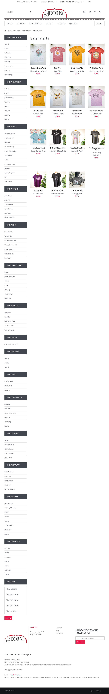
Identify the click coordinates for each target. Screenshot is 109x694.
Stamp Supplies (8, 453)
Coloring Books (8, 326)
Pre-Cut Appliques (9, 164)
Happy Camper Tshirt (38, 148)
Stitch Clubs (7, 196)
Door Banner (8, 182)
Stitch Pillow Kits (9, 218)
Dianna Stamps (8, 449)
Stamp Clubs (8, 458)
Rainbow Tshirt (77, 111)
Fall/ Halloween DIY (10, 240)
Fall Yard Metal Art (9, 489)
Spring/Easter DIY (9, 249)
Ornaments (7, 485)
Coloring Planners (9, 321)
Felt (5, 177)
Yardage (6, 552)
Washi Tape (7, 530)
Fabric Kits (7, 142)
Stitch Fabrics (8, 209)
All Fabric (7, 168)
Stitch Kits (7, 200)
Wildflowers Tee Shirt (96, 111)
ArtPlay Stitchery (9, 147)
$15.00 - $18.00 (13, 600)
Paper (6, 272)
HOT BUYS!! (7, 557)
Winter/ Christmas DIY (10, 245)
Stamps (6, 426)
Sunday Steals (8, 381)
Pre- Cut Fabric (8, 155)
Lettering (7, 61)
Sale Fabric (7, 404)
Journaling (7, 422)
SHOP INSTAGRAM (48, 2)
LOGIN (62, 2)
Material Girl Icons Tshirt (77, 148)
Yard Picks (7, 476)
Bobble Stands (8, 480)
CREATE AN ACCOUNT (73, 2)
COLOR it (49, 24)
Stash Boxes (8, 386)
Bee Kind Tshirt (38, 111)
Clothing (6, 358)
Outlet (6, 566)
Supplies (6, 93)
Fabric (6, 48)
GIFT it (6, 440)
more (99, 24)
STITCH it (20, 24)
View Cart (59, 628)
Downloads (7, 298)
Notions (6, 281)
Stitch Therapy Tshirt (57, 190)
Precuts (6, 561)
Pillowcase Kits (8, 66)
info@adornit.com (16, 675)
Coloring (6, 44)
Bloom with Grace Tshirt (38, 68)
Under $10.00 (12, 589)
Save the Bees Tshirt (77, 68)
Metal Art (72, 24)
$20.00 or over (12, 611)
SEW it (9, 24)
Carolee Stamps (9, 444)
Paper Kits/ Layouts (10, 413)
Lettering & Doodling (10, 508)
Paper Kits (7, 390)
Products (16, 31)
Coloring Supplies (9, 330)
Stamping (7, 70)
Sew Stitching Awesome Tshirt (96, 148)
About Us (33, 627)
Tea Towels (7, 213)
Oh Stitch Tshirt (38, 190)
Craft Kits (7, 111)
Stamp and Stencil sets (11, 344)
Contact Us (59, 633)
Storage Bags (8, 75)
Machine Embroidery (10, 151)
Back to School (8, 254)
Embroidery (7, 53)
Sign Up (98, 691)
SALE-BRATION (26, 31)
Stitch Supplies (8, 204)
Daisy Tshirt (57, 68)
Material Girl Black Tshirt (57, 148)
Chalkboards (8, 236)
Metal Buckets (8, 472)
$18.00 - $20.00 (13, 606)
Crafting (6, 363)
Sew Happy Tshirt (77, 190)
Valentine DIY (8, 232)
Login (91, 691)
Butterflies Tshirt (58, 111)
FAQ (57, 630)
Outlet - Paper (8, 294)
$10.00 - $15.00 (13, 595)
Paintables (7, 57)
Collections (7, 570)
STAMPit (61, 24)
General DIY (7, 258)
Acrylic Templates (9, 173)
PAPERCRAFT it (35, 24)
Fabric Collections (9, 133)
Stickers (6, 285)
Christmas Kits (8, 503)
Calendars (7, 317)
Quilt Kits (7, 548)
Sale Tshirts (37, 31)
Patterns (6, 160)
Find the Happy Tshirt (96, 68)
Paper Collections (9, 276)
